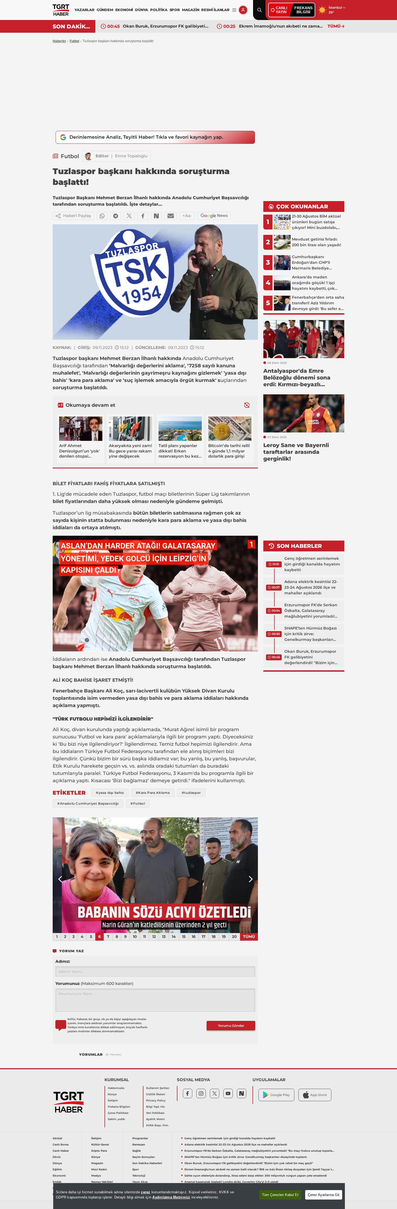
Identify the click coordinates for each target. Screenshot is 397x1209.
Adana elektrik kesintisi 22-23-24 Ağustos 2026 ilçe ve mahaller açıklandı (311, 587)
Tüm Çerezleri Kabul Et (280, 1195)
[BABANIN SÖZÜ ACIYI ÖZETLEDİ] (155, 875)
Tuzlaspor (65, 358)
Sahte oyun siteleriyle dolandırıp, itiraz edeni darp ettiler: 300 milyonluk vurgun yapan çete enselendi (255, 1175)
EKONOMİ (124, 10)
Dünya (57, 1163)
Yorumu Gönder (231, 1026)
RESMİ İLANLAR (215, 10)
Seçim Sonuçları (143, 1157)
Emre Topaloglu (131, 155)
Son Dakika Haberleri (147, 1163)
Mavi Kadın (99, 1169)
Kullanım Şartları (157, 1088)
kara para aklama (91, 380)
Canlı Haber (61, 1151)
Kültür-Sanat (100, 1144)
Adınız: (62, 961)
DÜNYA (141, 10)
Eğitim (57, 1169)
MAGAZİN (190, 10)
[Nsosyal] (156, 216)
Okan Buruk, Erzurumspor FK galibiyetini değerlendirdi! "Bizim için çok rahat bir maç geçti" (166, 26)
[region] (199, 1196)
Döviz (56, 1157)
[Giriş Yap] (243, 10)
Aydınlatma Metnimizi (171, 1197)
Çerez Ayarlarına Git (323, 1195)
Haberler (59, 41)
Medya (96, 1175)
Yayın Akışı (140, 1182)
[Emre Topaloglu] (89, 156)
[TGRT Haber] (61, 10)
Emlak (57, 1182)
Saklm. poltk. (116, 1119)
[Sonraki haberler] (247, 405)
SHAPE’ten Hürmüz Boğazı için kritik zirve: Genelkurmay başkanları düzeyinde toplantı (310, 634)
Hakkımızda (116, 1088)
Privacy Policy (156, 1100)
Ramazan (138, 1144)
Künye (112, 1094)
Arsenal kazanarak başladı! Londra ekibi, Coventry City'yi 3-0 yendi (231, 1182)
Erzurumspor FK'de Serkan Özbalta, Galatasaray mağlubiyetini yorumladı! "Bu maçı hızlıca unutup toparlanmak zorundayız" (310, 610)
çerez (145, 1192)
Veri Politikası (155, 1113)
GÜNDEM (105, 10)
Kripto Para (99, 1151)
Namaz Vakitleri (102, 1182)
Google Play (280, 1095)
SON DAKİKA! (72, 26)
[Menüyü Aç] (234, 10)
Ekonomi (59, 1175)
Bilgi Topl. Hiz (155, 1106)
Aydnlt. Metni (155, 1119)
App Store (318, 1095)
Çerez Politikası (118, 1113)
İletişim (113, 1100)
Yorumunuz (94, 983)
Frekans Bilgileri (119, 1106)
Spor (135, 1169)
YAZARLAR (84, 10)
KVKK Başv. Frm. (157, 1125)
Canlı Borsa (61, 1144)
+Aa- (187, 215)
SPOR (175, 10)
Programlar (140, 1138)
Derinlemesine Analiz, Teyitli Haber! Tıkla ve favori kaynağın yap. (146, 137)
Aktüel (57, 1138)
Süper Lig (208, 494)
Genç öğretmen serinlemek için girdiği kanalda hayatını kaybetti (312, 564)
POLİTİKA (158, 10)
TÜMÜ (334, 26)
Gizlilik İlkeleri (155, 1094)
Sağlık (136, 1151)
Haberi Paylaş (77, 215)
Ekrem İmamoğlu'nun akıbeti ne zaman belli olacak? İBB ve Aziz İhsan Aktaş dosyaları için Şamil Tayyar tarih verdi (282, 26)
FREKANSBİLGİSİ (303, 10)
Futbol (74, 41)
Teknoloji (138, 1175)
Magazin (97, 1163)
